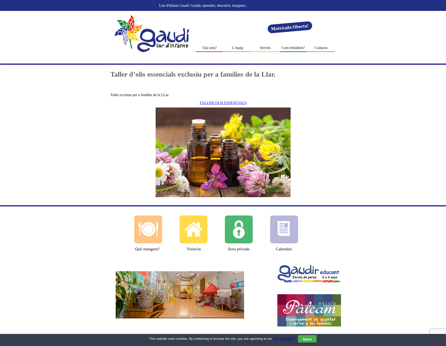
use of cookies (283, 338)
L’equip (237, 48)
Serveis (265, 48)
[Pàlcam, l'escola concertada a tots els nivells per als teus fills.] (309, 310)
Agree (307, 339)
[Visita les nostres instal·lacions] (180, 294)
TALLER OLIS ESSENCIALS (223, 103)
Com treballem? (293, 48)
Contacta (321, 48)
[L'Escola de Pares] (309, 273)
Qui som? (210, 48)
